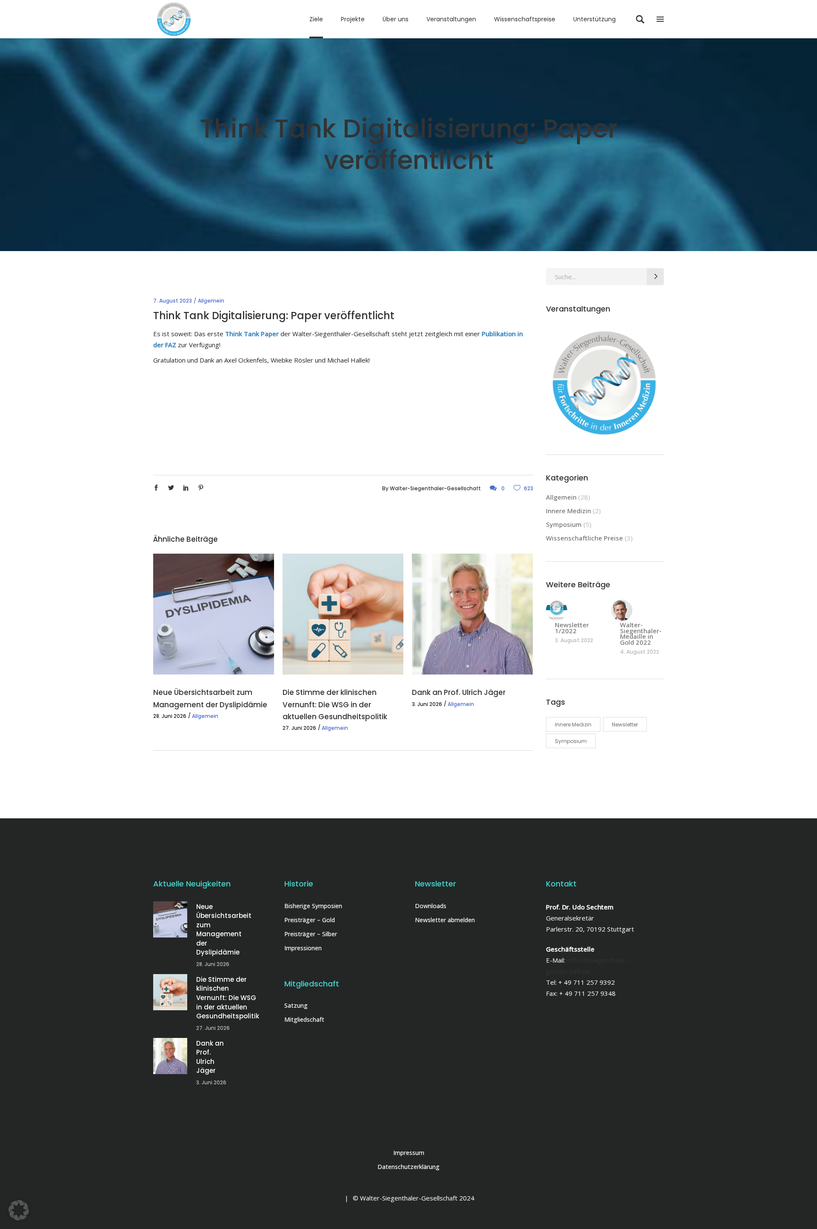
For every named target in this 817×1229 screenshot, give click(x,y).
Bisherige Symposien (313, 906)
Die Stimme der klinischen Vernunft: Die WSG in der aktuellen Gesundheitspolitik (335, 704)
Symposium (564, 524)
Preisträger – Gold (309, 920)
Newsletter (625, 724)
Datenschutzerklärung (408, 1167)
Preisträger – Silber (310, 934)
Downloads (430, 906)
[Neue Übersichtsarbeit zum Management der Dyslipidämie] (213, 614)
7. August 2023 (172, 300)
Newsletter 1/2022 (572, 627)
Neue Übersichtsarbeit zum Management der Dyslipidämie (223, 929)
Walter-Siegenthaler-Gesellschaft (435, 488)
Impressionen (303, 948)
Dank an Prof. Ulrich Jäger (459, 692)
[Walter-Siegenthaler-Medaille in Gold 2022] (621, 610)
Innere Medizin (568, 510)
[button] (18, 1210)
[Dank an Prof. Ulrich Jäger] (472, 614)
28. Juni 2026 (169, 716)
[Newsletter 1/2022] (556, 610)
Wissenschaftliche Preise (584, 538)
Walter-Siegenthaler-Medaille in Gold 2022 (641, 633)
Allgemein (211, 300)
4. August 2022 (639, 651)
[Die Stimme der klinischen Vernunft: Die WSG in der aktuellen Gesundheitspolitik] (343, 614)
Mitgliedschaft (304, 1019)
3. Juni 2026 (427, 704)
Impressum (408, 1153)
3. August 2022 (574, 640)
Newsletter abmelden (445, 920)
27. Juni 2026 (299, 728)
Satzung (296, 1005)
